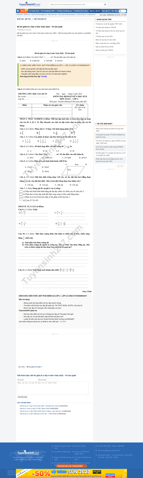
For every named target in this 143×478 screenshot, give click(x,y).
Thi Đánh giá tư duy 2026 (104, 36)
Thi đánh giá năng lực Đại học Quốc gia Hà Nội (110, 32)
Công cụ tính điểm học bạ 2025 (62, 458)
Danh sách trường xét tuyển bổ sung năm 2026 (110, 130)
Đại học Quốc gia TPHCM (104, 50)
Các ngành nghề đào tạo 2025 (83, 458)
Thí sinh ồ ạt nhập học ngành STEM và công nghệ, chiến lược (111, 142)
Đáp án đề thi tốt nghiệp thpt (39, 14)
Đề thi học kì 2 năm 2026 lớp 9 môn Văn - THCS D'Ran (38, 414)
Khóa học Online (80, 446)
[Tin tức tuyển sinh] (29, 4)
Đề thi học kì (27, 14)
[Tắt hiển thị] (85, 466)
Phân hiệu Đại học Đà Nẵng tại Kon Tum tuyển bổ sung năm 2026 (109, 160)
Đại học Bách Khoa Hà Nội (104, 47)
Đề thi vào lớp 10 (81, 14)
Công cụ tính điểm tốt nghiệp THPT (82, 453)
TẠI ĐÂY (63, 321)
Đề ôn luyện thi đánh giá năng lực (67, 14)
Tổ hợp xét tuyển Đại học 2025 (62, 464)
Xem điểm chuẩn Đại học (62, 452)
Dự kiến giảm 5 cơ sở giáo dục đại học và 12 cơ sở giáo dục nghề (111, 154)
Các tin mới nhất (24, 402)
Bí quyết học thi (91, 14)
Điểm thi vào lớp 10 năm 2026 (106, 40)
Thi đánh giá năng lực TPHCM (106, 27)
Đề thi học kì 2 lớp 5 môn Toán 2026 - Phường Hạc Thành (39, 406)
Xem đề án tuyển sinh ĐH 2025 (62, 447)
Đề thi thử (19, 14)
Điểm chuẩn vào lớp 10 (82, 463)
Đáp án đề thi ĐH (52, 14)
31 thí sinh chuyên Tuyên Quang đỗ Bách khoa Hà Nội (109, 148)
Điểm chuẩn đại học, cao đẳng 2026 (108, 43)
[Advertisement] (55, 47)
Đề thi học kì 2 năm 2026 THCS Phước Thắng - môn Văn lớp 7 (41, 411)
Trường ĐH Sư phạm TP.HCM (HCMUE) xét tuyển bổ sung (110, 136)
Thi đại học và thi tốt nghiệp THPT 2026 (109, 24)
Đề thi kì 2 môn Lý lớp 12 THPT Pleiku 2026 (34, 408)
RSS (125, 15)
